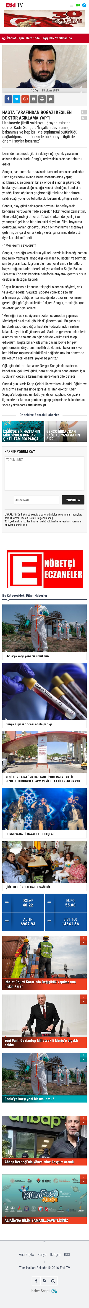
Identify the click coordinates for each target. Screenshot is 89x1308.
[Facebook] (8, 99)
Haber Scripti (40, 1291)
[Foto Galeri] (84, 5)
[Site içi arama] (53, 1280)
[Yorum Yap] (50, 99)
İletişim (55, 1254)
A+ (83, 112)
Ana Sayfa (26, 1254)
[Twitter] (16, 99)
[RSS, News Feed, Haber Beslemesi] (44, 1280)
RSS (67, 1254)
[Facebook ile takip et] (36, 1280)
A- (84, 118)
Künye (42, 1254)
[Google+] (25, 99)
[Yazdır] (42, 99)
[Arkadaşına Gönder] (33, 99)
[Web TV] (77, 5)
